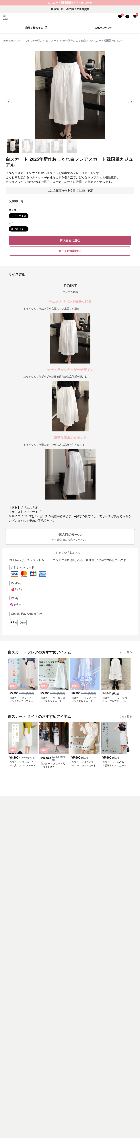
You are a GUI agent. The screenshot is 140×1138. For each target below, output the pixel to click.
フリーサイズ (18, 215)
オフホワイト (18, 228)
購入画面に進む (70, 240)
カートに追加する (70, 251)
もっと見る (125, 652)
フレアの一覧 (33, 40)
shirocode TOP (11, 40)
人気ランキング (103, 27)
